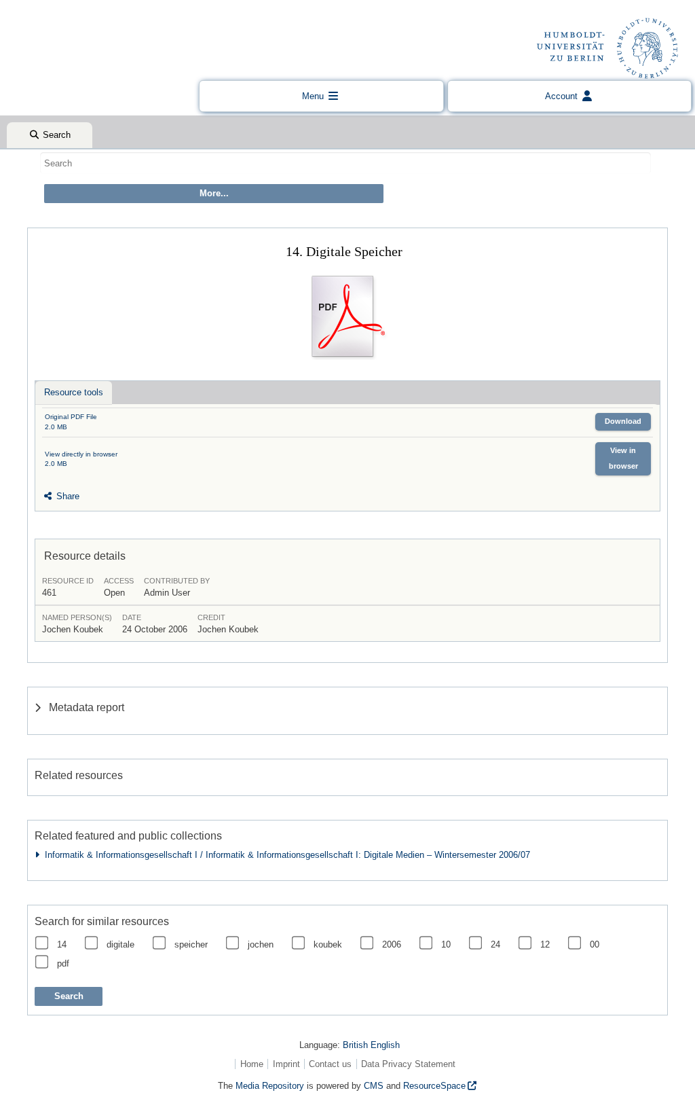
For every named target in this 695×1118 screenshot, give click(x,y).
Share (66, 496)
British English (371, 1045)
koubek (328, 944)
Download (623, 421)
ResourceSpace (434, 1086)
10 (446, 944)
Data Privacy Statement (408, 1064)
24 (495, 944)
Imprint (286, 1064)
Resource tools (73, 392)
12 (545, 944)
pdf (63, 963)
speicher (191, 944)
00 (594, 944)
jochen (261, 944)
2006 (391, 944)
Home (251, 1064)
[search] (345, 163)
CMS (373, 1086)
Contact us (330, 1064)
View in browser (623, 458)
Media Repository (270, 1086)
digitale (120, 944)
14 (62, 944)
